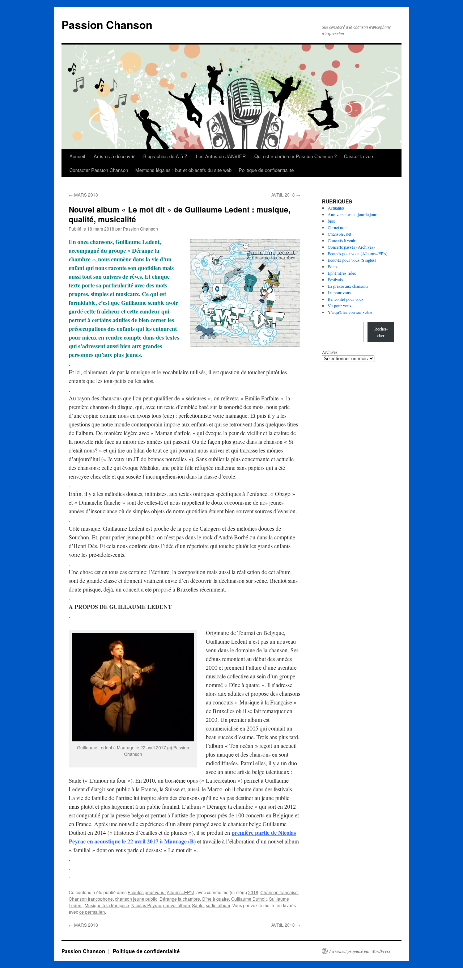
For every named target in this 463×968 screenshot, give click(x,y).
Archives (329, 352)
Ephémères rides (342, 273)
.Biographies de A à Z (164, 156)
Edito (332, 266)
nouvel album (176, 905)
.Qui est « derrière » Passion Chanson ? (295, 156)
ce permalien (92, 912)
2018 (253, 892)
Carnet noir (337, 227)
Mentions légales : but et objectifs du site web (183, 170)
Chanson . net (339, 234)
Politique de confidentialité (266, 170)
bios (331, 221)
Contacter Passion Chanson (98, 170)
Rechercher (381, 332)
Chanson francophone (91, 899)
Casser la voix (359, 156)
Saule (198, 905)
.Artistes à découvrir (113, 156)
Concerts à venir (342, 240)
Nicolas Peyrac (146, 905)
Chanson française (279, 892)
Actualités (336, 208)
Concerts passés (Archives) (351, 247)
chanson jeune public (136, 899)
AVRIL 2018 (285, 195)
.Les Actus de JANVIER (220, 156)
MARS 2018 (83, 195)
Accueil (77, 156)
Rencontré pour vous (346, 299)
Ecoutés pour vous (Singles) (352, 260)
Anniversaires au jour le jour (352, 214)
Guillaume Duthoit (249, 899)
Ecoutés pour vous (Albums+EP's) (161, 892)
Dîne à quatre (215, 899)
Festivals (335, 279)
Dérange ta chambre (180, 899)
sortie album (218, 905)
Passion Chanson (106, 24)
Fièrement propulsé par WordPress (359, 951)
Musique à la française (107, 905)
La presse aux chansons (348, 286)
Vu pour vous (339, 305)
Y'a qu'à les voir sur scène (350, 312)
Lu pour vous (339, 292)
